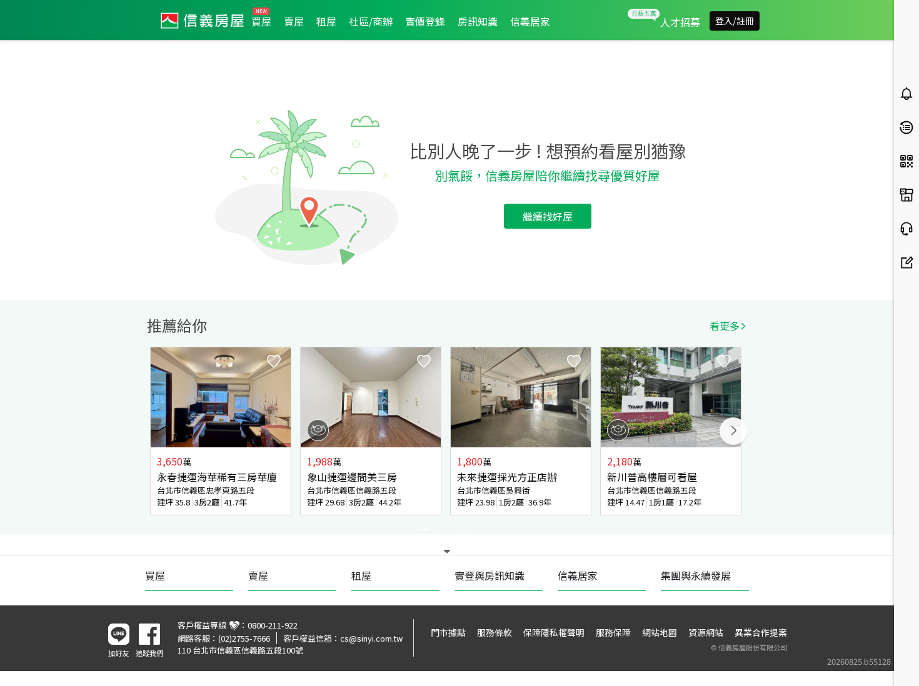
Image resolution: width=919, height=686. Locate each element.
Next (733, 431)
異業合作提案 (761, 632)
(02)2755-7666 (244, 638)
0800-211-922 (273, 625)
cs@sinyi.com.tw (371, 638)
